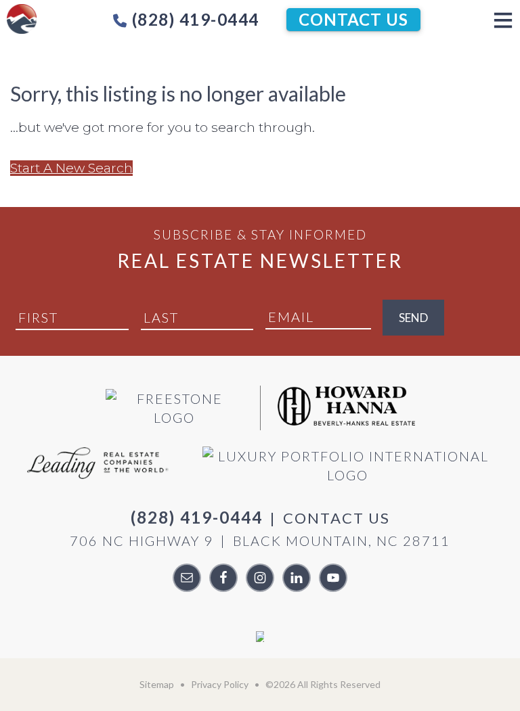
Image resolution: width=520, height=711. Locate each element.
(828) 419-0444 (193, 19)
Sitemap (156, 684)
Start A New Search (71, 168)
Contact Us (353, 19)
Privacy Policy (219, 684)
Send (413, 318)
